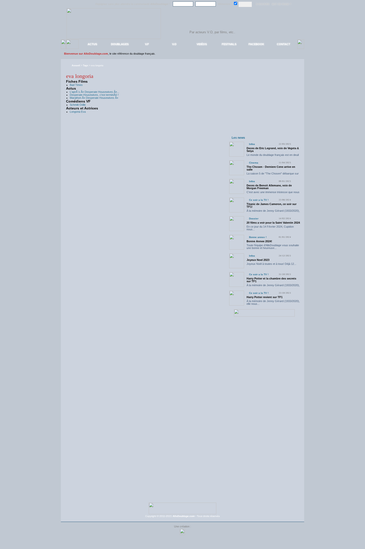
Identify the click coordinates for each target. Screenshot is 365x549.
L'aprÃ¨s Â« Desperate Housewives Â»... (94, 91)
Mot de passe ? (281, 4)
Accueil (76, 65)
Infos (252, 144)
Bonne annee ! (257, 237)
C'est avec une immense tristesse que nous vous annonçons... (273, 193)
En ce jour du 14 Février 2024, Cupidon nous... (270, 228)
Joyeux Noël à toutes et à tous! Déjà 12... (271, 263)
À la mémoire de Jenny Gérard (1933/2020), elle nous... (273, 212)
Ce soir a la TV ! (258, 200)
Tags (85, 65)
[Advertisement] (264, 104)
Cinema (253, 162)
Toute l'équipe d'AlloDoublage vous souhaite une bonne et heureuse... (273, 246)
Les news (238, 137)
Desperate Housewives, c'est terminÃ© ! (94, 94)
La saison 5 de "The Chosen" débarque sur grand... (273, 175)
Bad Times (76, 84)
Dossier (253, 218)
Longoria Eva (78, 111)
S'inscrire (262, 4)
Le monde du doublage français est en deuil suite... (273, 156)
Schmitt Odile (78, 104)
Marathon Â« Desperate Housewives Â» (94, 97)
